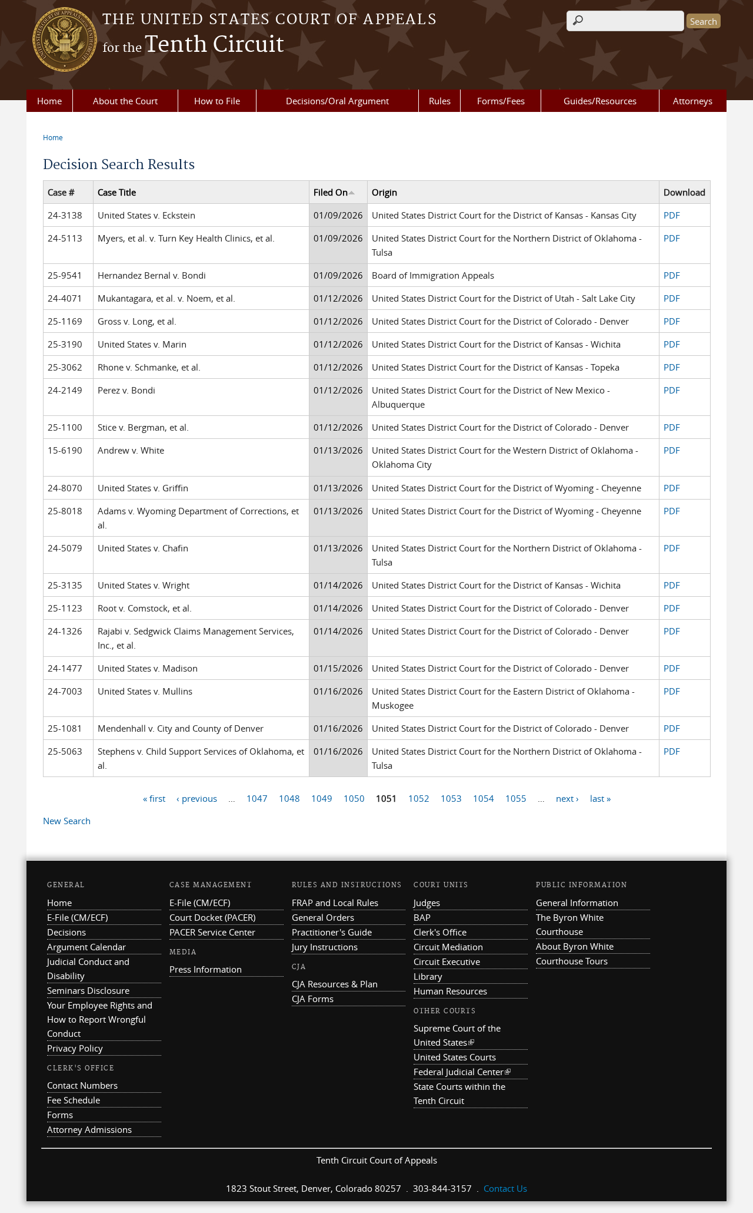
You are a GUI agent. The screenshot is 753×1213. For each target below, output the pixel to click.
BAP (422, 917)
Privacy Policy (75, 1048)
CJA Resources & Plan (335, 984)
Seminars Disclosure (88, 990)
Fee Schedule (73, 1100)
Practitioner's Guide (332, 932)
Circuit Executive (447, 961)
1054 (483, 798)
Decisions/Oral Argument (337, 101)
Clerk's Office (440, 932)
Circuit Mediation (448, 947)
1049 (321, 798)
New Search (67, 821)
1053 (451, 798)
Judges (427, 902)
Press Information (205, 969)
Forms (60, 1115)
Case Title (117, 192)
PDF (672, 215)
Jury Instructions (325, 947)
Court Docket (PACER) (212, 917)
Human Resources (450, 991)
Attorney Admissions (89, 1129)
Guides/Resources (600, 101)
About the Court (125, 101)
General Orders (323, 917)
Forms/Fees (501, 101)
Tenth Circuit (193, 45)
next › (567, 798)
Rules (440, 101)
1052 (418, 798)
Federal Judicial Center (462, 1072)
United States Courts (455, 1057)
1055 (516, 798)
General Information (577, 902)
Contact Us (505, 1188)
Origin (384, 192)
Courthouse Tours (572, 961)
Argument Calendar (86, 947)
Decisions (66, 932)
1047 (257, 798)
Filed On (331, 192)
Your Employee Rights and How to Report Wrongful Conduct (99, 1019)
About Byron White (575, 946)
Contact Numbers (82, 1085)
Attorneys (692, 101)
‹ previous (196, 798)
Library (428, 976)
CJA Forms (313, 998)
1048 (289, 798)
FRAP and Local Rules (335, 902)
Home (49, 101)
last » (600, 798)
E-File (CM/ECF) (77, 917)
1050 (354, 798)
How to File (217, 101)
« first (154, 798)
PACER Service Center (212, 932)
